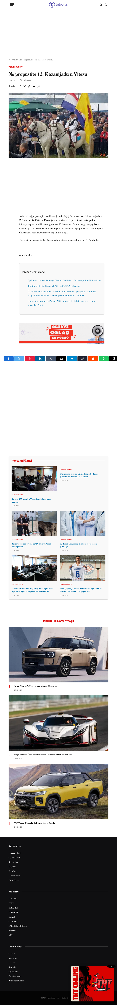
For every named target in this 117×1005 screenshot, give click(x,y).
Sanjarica (12, 866)
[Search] (101, 4)
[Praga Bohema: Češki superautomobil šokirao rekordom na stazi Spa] (58, 723)
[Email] (11, 191)
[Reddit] (11, 210)
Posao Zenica (14, 880)
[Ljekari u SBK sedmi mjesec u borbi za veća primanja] (82, 523)
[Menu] (12, 4)
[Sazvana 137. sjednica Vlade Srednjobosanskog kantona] (34, 478)
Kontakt (12, 962)
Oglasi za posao (15, 857)
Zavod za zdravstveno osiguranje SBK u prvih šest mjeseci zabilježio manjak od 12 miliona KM (32, 590)
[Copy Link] (29, 86)
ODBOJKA (13, 921)
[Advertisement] (58, 34)
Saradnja (12, 967)
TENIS (11, 903)
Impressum (13, 958)
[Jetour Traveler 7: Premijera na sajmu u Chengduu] (58, 655)
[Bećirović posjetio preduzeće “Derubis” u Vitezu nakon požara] (34, 523)
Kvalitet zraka (14, 875)
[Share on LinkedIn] (34, 86)
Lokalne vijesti (15, 853)
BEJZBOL (13, 930)
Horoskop (12, 871)
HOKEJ (12, 916)
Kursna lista (13, 862)
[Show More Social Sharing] (39, 86)
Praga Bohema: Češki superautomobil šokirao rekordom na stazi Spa (43, 754)
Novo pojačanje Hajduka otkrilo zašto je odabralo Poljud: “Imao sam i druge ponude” (80, 590)
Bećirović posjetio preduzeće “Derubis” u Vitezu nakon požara (31, 545)
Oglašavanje (13, 971)
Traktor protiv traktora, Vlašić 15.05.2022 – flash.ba (54, 286)
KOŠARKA (13, 907)
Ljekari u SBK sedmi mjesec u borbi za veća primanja (78, 545)
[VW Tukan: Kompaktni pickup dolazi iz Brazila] (58, 792)
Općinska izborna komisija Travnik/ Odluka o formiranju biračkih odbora (64, 280)
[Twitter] (11, 178)
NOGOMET (14, 898)
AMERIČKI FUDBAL (18, 926)
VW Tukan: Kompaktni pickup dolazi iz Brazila (34, 823)
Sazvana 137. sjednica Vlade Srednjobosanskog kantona (31, 500)
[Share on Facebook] (20, 86)
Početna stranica (15, 60)
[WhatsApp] (11, 223)
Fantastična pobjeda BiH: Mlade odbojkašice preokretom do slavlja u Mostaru (79, 475)
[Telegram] (11, 217)
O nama (12, 953)
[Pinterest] (11, 184)
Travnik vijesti (16, 67)
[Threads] (11, 230)
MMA (11, 935)
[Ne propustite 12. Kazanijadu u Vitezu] (58, 125)
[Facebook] (11, 171)
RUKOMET (13, 912)
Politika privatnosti (16, 980)
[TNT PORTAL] (58, 4)
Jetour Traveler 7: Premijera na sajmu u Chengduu (35, 686)
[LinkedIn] (11, 204)
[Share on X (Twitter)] (24, 86)
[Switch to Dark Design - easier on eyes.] (105, 4)
